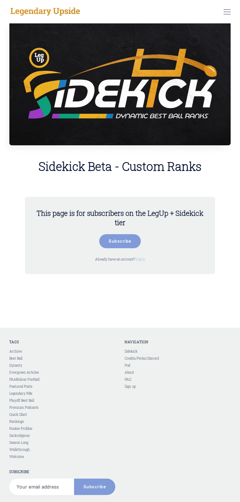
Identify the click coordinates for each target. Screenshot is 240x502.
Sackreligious (19, 435)
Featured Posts (20, 386)
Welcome (16, 456)
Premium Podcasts (24, 407)
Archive (15, 351)
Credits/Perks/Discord (142, 358)
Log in (140, 259)
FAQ (128, 379)
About (129, 372)
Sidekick (131, 351)
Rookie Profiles (20, 428)
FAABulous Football (24, 379)
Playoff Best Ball (21, 400)
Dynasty (15, 365)
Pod (127, 365)
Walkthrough (19, 449)
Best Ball (16, 358)
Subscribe (120, 241)
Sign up (130, 386)
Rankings (16, 421)
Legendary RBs (20, 393)
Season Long (18, 442)
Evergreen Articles (24, 372)
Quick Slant (18, 414)
